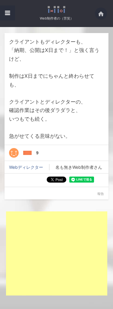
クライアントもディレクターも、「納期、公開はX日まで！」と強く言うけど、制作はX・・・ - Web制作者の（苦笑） (56, 9)
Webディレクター (26, 167)
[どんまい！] (14, 153)
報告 (100, 194)
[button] (7, 12)
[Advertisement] (56, 253)
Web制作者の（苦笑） (57, 18)
